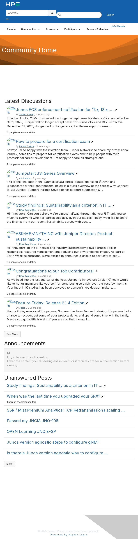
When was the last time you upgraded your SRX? (53, 396)
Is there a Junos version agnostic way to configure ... (57, 453)
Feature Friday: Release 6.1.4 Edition (50, 303)
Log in (110, 14)
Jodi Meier (25, 178)
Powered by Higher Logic (69, 534)
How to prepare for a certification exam (53, 141)
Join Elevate (118, 26)
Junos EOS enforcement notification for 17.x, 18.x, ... (65, 109)
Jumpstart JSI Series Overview (45, 173)
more (9, 463)
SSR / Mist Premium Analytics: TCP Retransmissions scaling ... (66, 410)
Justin (22, 307)
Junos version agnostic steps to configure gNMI (52, 442)
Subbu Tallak (26, 114)
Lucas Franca (26, 146)
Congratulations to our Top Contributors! (55, 271)
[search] (52, 13)
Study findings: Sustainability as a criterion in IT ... (63, 205)
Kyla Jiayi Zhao (27, 210)
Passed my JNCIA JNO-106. (33, 420)
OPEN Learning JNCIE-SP (31, 431)
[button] (30, 29)
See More (12, 334)
